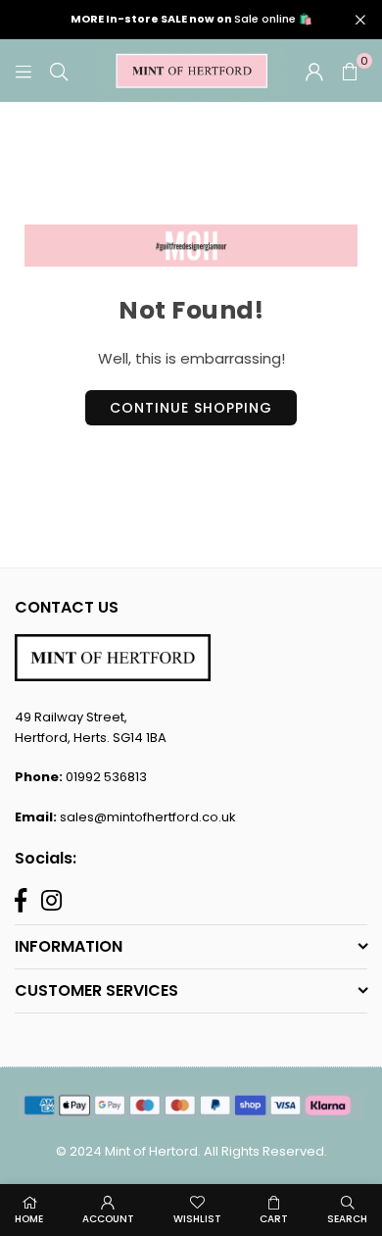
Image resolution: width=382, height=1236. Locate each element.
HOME (29, 1218)
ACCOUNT (108, 1218)
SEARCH (347, 1218)
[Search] (58, 70)
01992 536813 (106, 776)
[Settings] (314, 70)
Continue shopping (191, 408)
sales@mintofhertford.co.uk (148, 817)
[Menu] (23, 70)
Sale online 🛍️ (191, 19)
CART (274, 1218)
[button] (349, 70)
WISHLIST (197, 1218)
